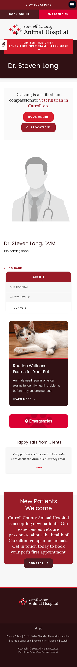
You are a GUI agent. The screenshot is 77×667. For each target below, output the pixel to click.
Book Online (38, 116)
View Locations (39, 4)
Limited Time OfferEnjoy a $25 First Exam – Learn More (38, 44)
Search (64, 640)
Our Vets (20, 307)
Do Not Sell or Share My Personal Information (46, 636)
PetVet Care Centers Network (43, 652)
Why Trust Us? (20, 297)
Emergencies (40, 421)
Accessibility (40, 640)
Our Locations (38, 127)
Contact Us (38, 563)
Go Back (15, 268)
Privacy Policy (14, 636)
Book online (19, 14)
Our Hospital (19, 287)
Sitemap (53, 640)
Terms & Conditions (21, 640)
